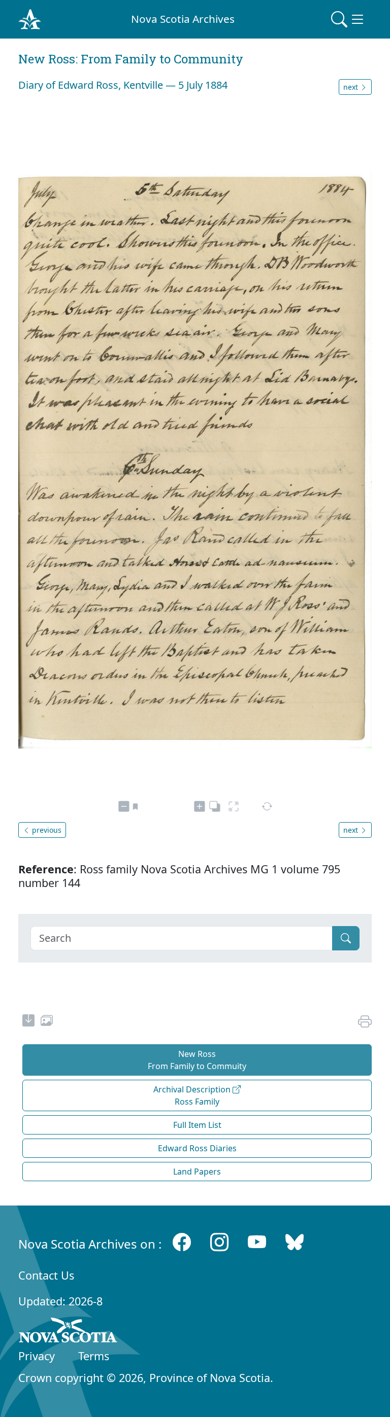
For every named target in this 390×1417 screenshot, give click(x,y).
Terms (93, 1356)
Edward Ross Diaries (197, 1148)
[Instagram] (219, 1241)
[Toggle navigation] (348, 19)
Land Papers (197, 1171)
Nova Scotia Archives (183, 19)
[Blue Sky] (294, 1241)
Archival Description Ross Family (193, 1095)
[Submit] (346, 938)
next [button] (351, 87)
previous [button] (45, 830)
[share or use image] (47, 1022)
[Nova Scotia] (68, 1331)
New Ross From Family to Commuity (197, 1060)
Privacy (36, 1356)
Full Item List (197, 1124)
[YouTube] (257, 1241)
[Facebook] (182, 1241)
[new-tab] (28, 1022)
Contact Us (46, 1275)
